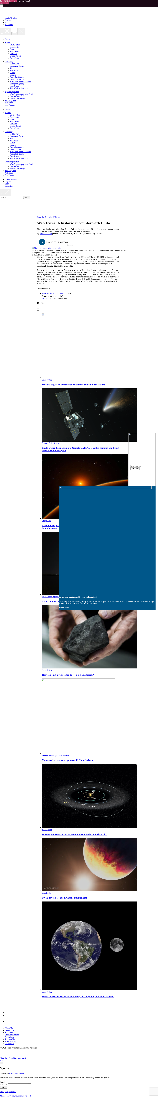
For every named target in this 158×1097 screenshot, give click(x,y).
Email (2, 1082)
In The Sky (14, 64)
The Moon (14, 70)
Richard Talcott (46, 234)
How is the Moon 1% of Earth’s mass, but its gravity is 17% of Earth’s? (78, 996)
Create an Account (16, 1073)
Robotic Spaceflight (17, 98)
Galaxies (13, 54)
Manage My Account (8, 1096)
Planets (12, 73)
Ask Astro (9, 103)
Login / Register (11, 18)
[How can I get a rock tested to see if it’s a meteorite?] (89, 668)
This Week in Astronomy (19, 88)
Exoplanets (14, 47)
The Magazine (10, 100)
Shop (7, 22)
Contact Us (9, 1030)
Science (8, 42)
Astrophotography (17, 84)
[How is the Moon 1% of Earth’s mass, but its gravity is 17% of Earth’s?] (89, 990)
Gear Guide (14, 86)
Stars (12, 49)
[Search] (5, 31)
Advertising (9, 1037)
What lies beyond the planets (53, 293)
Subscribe (9, 25)
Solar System (15, 45)
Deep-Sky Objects (17, 77)
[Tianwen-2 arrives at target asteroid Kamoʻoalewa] (78, 753)
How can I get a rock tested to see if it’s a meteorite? (68, 675)
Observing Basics (17, 79)
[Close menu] (21, 31)
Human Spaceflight (17, 96)
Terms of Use (10, 1039)
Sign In (3, 1087)
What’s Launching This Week (21, 94)
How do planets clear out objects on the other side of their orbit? (74, 834)
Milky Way (14, 51)
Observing (9, 61)
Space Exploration (12, 92)
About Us (9, 1028)
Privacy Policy (10, 1041)
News (7, 39)
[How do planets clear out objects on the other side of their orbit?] (89, 827)
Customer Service (12, 1035)
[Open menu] (14, 33)
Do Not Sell (9, 1044)
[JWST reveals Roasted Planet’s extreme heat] (89, 891)
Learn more (4, 3)
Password (4, 1085)
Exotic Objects (15, 56)
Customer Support (24, 1096)
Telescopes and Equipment (20, 81)
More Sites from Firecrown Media (13, 1058)
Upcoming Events (17, 66)
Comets (13, 75)
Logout (8, 20)
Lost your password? (8, 1092)
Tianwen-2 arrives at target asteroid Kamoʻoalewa (67, 760)
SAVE (44, 298)
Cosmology (14, 58)
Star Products (10, 105)
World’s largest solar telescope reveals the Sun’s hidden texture (73, 384)
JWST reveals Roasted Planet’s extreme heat (64, 897)
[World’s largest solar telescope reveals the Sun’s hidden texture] (89, 378)
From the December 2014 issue (49, 217)
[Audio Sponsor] (95, 242)
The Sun (13, 68)
